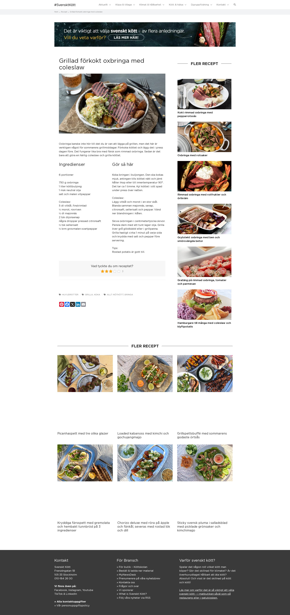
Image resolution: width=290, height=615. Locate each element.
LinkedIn (71, 593)
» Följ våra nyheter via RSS (133, 597)
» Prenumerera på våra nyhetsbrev (138, 578)
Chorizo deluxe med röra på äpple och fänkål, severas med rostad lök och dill (143, 526)
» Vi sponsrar (125, 590)
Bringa (129, 294)
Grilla (89, 294)
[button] (234, 4)
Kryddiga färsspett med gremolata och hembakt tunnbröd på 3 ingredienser (83, 526)
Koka (97, 294)
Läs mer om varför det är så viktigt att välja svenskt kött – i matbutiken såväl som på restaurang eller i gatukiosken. (206, 594)
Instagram (74, 590)
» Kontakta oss (126, 582)
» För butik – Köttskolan (132, 567)
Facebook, (61, 590)
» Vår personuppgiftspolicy (72, 605)
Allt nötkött (115, 294)
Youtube (87, 590)
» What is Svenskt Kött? (132, 593)
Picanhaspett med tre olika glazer (82, 433)
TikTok (58, 593)
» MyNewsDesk (126, 574)
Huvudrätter (70, 294)
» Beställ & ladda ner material (135, 570)
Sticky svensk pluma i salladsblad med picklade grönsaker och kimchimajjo (202, 526)
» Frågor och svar (128, 586)
